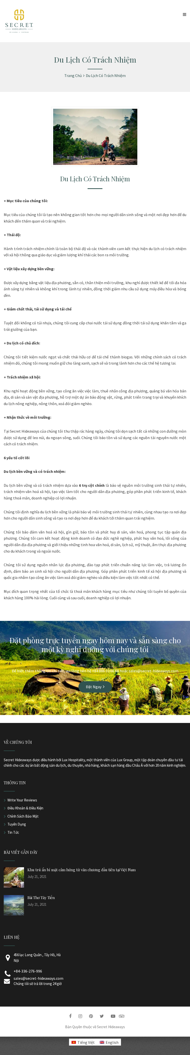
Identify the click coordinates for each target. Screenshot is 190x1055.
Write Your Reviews (22, 800)
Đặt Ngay (93, 686)
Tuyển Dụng (16, 824)
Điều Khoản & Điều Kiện (25, 808)
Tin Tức (13, 832)
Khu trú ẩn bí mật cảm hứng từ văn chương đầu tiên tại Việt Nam (81, 869)
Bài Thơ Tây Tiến (41, 897)
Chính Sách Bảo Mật (23, 816)
